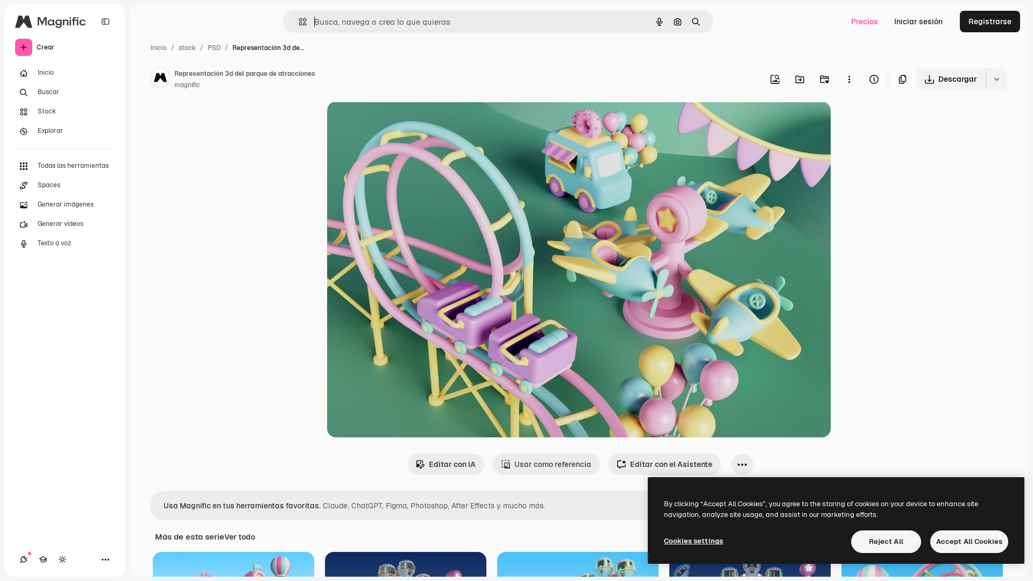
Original (396, 122)
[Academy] (43, 559)
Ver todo (239, 537)
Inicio (159, 48)
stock (187, 48)
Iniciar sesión (918, 21)
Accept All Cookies (969, 541)
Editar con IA (452, 464)
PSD (214, 48)
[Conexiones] (23, 559)
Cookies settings (693, 540)
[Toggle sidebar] (105, 21)
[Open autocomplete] (298, 22)
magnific (187, 85)
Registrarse (989, 21)
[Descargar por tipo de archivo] (996, 79)
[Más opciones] (849, 79)
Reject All (886, 541)
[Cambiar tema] (62, 559)
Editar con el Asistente (671, 464)
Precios (864, 21)
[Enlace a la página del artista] (160, 79)
